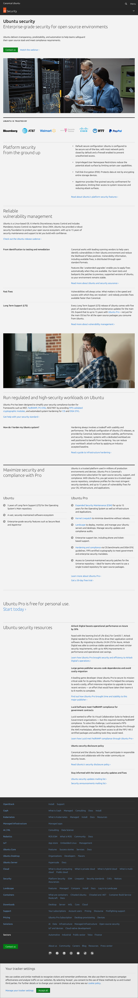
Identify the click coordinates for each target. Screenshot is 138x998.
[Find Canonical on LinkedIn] (65, 954)
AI (49, 924)
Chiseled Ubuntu (78, 895)
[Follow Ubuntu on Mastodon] (51, 954)
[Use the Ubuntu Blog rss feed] (93, 954)
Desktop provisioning (85, 917)
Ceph (5, 810)
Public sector (79, 934)
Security (7, 878)
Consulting (80, 810)
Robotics (7, 836)
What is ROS (66, 836)
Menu (133, 4)
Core (77, 904)
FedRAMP (32, 408)
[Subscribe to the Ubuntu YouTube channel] (79, 954)
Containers (8, 895)
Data (55, 924)
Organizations (55, 856)
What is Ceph (55, 810)
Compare (75, 888)
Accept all (43, 990)
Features (53, 849)
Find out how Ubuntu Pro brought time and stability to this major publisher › (99, 698)
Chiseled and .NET (97, 895)
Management (85, 843)
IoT (4, 843)
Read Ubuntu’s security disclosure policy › (91, 764)
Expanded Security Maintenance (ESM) (93, 505)
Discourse (98, 911)
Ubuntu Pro (113, 312)
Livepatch (79, 878)
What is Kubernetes (58, 817)
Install (51, 804)
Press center (107, 946)
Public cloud (62, 872)
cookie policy (94, 983)
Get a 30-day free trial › (82, 580)
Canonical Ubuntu (11, 3)
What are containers (58, 895)
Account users (75, 911)
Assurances (54, 882)
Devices (101, 917)
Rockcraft (53, 898)
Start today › (14, 609)
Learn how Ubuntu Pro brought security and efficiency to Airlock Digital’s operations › (101, 659)
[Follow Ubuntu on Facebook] (58, 954)
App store (53, 843)
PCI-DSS (42, 408)
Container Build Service (120, 895)
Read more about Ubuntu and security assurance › (95, 283)
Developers (69, 856)
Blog (84, 946)
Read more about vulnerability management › (93, 324)
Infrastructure (65, 924)
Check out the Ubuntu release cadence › (22, 239)
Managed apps (55, 823)
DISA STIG (74, 411)
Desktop (52, 904)
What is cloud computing (60, 869)
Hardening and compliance (88, 547)
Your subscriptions (57, 911)
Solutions (8, 924)
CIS (63, 411)
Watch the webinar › (29, 50)
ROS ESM (53, 836)
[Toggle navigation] (133, 11)
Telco (89, 934)
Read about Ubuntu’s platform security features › (94, 197)
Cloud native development (78, 928)
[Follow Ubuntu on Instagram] (72, 954)
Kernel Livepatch (83, 518)
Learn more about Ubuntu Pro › (86, 576)
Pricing (88, 911)
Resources (102, 817)
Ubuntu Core (9, 849)
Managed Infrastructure (86, 924)
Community (80, 836)
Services (80, 849)
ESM (70, 878)
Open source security (109, 924)
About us (53, 946)
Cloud (6, 869)
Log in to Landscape (107, 888)
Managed (68, 810)
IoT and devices (56, 928)
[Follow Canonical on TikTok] (86, 954)
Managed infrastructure (15, 823)
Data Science (67, 830)
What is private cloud (85, 869)
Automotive (54, 934)
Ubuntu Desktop (11, 856)
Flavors (81, 856)
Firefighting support (115, 911)
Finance (98, 934)
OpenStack (8, 804)
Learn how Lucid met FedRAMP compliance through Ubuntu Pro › (102, 738)
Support (60, 804)
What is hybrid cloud (107, 869)
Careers (76, 946)
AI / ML (6, 830)
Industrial (66, 934)
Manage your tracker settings (20, 990)
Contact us (11, 50)
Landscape (80, 524)
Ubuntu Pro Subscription (60, 917)
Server (62, 904)
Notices (118, 878)
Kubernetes (9, 817)
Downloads (8, 904)
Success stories (67, 849)
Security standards (95, 878)
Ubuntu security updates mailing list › (89, 779)
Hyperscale (54, 862)
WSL (70, 904)
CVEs (109, 878)
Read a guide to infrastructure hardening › (91, 452)
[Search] (126, 4)
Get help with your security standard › (21, 417)
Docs (90, 810)
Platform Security (57, 878)
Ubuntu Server (10, 862)
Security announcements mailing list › (89, 783)
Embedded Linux (69, 843)
